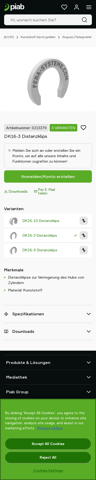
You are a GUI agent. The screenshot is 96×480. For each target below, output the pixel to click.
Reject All (48, 457)
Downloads (18, 191)
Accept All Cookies (48, 444)
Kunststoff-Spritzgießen (38, 37)
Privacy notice (49, 428)
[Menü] (89, 7)
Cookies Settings (48, 470)
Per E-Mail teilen (46, 191)
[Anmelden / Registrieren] (76, 7)
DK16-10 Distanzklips (41, 220)
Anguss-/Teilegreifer (77, 37)
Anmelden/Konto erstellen (48, 176)
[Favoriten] (64, 7)
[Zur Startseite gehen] (14, 7)
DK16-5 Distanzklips (40, 250)
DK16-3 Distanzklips (40, 235)
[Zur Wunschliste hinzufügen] (83, 127)
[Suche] (85, 20)
